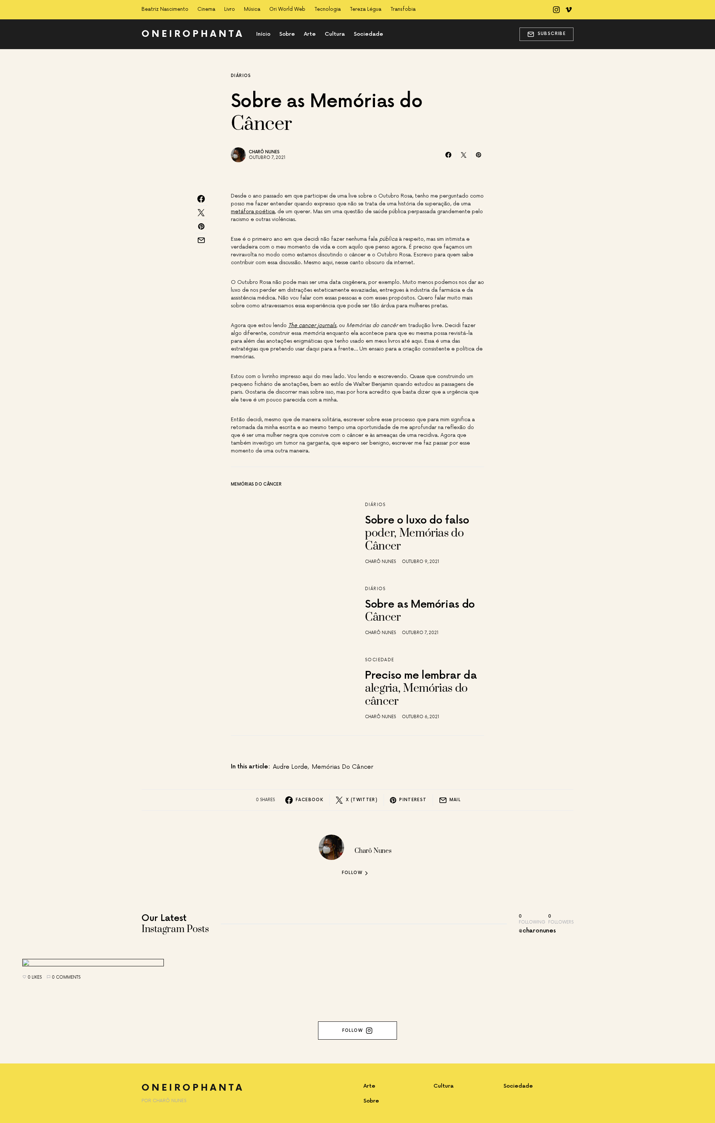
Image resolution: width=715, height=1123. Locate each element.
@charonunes (537, 930)
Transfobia (403, 9)
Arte (369, 1086)
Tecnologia (327, 9)
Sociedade (379, 660)
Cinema (206, 9)
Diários (241, 75)
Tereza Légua (365, 9)
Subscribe (552, 33)
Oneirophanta (193, 34)
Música (252, 9)
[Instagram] (556, 9)
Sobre (371, 1101)
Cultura (443, 1086)
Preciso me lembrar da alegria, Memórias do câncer (421, 688)
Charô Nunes (264, 152)
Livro (229, 9)
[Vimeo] (568, 9)
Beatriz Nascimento (165, 9)
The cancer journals (312, 325)
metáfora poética (253, 211)
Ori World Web (287, 9)
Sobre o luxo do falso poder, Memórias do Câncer (417, 533)
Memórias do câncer (342, 767)
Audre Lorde (290, 767)
